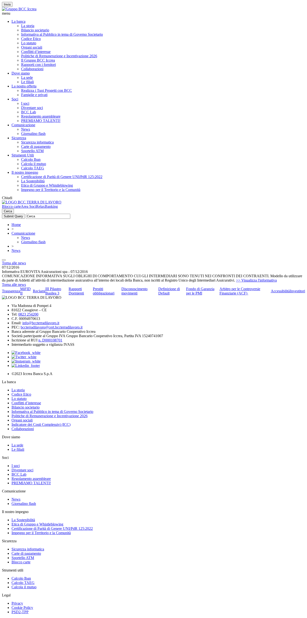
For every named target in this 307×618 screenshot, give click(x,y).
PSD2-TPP (20, 612)
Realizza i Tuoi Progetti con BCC (46, 90)
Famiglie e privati (34, 95)
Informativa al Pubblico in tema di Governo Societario (62, 34)
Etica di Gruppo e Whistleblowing (47, 185)
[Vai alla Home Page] (31, 202)
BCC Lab (28, 112)
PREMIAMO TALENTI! (40, 121)
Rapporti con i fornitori (38, 65)
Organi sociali (31, 47)
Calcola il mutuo (33, 164)
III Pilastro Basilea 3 (53, 291)
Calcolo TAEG (32, 168)
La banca (18, 21)
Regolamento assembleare (40, 116)
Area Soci (28, 206)
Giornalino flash (33, 134)
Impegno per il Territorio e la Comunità (50, 190)
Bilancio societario (35, 30)
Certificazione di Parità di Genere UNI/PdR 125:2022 (61, 177)
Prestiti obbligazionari (103, 291)
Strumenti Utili (23, 155)
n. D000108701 (50, 340)
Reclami (39, 291)
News (25, 129)
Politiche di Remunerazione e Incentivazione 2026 (59, 56)
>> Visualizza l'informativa (256, 280)
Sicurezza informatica (37, 142)
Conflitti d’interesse (36, 52)
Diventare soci (32, 108)
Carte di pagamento (36, 146)
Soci (15, 99)
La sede (27, 77)
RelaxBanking (47, 206)
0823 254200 (28, 314)
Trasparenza (11, 291)
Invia (7, 4)
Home (16, 225)
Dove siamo (21, 73)
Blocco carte (11, 206)
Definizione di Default (169, 291)
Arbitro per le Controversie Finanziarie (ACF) (239, 291)
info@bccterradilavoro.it (40, 323)
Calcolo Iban (31, 159)
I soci (25, 103)
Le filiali (27, 82)
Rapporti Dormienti (76, 291)
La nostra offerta (24, 86)
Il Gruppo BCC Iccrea (38, 60)
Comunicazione (23, 125)
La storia (27, 26)
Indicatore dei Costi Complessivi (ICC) (41, 424)
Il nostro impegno (25, 172)
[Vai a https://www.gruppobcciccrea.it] (19, 9)
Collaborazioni (32, 69)
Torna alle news (14, 263)
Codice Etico (31, 39)
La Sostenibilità (33, 181)
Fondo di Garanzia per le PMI (200, 291)
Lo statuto (28, 43)
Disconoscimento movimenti (134, 291)
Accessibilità (280, 291)
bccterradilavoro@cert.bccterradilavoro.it (52, 327)
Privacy (17, 603)
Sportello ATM (32, 151)
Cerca (8, 211)
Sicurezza (19, 138)
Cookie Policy (22, 608)
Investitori (297, 291)
